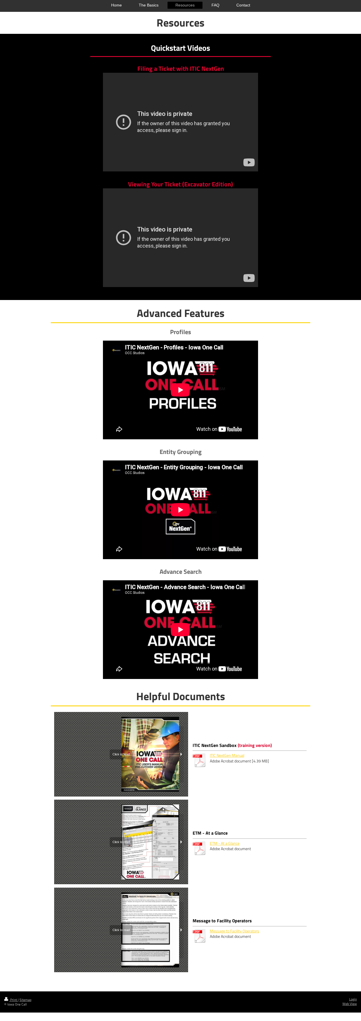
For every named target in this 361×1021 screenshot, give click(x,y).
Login (353, 999)
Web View (349, 1003)
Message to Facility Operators (234, 931)
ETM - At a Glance (224, 843)
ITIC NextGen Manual (227, 755)
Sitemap (25, 999)
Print (13, 999)
